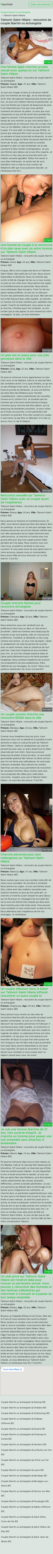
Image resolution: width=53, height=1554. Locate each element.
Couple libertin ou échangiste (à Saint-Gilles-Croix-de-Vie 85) (24, 1519)
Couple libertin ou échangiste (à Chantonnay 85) (25, 1413)
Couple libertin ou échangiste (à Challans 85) (23, 1407)
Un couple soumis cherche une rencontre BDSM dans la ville (22, 715)
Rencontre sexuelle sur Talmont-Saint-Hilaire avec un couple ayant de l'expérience (25, 499)
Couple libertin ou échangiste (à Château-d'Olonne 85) (22, 1421)
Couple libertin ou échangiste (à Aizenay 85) (23, 1402)
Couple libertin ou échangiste (15, 12)
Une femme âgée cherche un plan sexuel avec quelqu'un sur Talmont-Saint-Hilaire (25, 70)
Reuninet (7, 4)
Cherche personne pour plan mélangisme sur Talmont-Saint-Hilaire (23, 858)
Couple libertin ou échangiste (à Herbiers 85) (23, 1444)
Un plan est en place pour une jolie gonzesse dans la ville (25, 356)
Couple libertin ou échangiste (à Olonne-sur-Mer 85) (25, 1493)
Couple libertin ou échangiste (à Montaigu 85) (24, 1475)
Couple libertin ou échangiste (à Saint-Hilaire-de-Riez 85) (26, 1529)
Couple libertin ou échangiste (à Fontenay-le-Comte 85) (24, 1436)
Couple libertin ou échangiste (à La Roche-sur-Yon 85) (26, 1452)
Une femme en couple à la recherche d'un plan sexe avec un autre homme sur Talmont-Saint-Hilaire (26, 248)
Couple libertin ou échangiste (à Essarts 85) (23, 1428)
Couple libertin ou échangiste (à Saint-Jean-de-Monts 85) (25, 1539)
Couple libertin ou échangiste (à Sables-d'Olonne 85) (25, 1509)
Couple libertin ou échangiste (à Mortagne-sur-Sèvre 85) (25, 1483)
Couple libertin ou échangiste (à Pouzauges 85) (25, 1501)
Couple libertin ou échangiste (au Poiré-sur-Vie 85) (25, 1462)
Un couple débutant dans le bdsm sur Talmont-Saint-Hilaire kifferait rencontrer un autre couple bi (24, 992)
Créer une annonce (40, 4)
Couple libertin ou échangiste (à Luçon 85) (22, 1470)
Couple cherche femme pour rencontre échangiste (21, 604)
